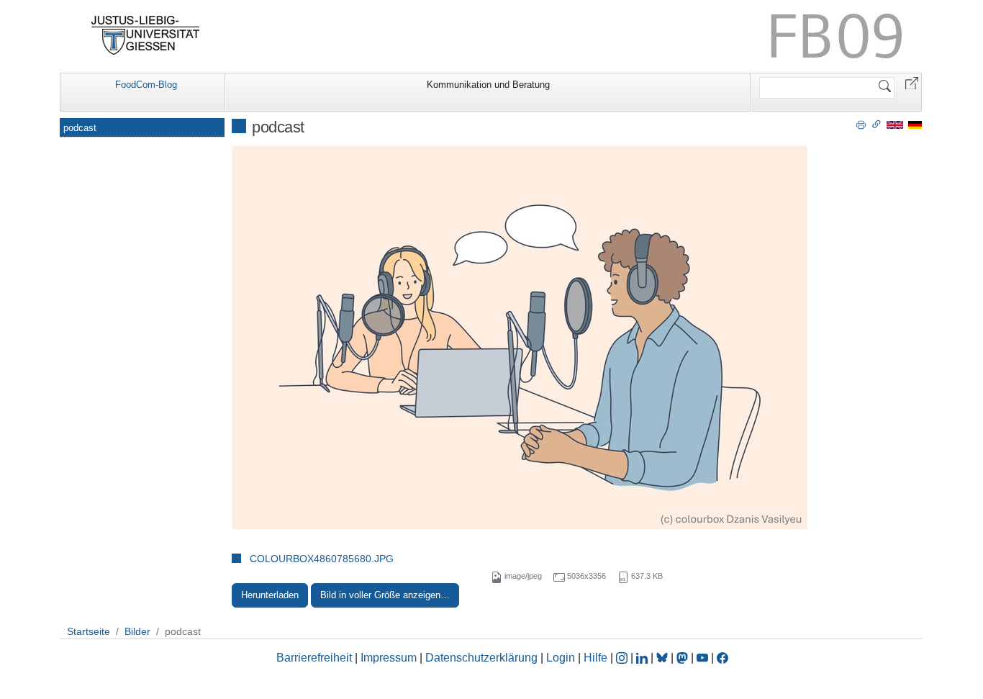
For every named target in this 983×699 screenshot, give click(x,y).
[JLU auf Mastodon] (683, 657)
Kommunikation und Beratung (488, 84)
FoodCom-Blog (146, 84)
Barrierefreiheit (314, 657)
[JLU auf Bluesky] (663, 657)
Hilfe (595, 657)
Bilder (137, 631)
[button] (911, 82)
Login (562, 657)
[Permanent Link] (876, 124)
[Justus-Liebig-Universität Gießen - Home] (145, 35)
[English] (895, 124)
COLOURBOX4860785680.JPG (322, 558)
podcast (79, 127)
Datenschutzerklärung (481, 657)
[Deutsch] (915, 124)
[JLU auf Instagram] (623, 657)
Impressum (389, 657)
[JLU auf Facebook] (722, 657)
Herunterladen (270, 595)
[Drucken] (861, 124)
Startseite (88, 631)
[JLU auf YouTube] (702, 657)
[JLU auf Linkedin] (643, 657)
